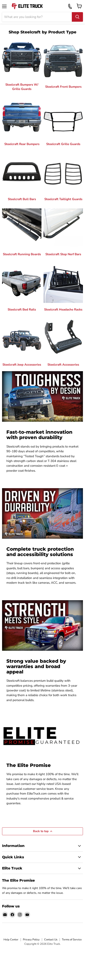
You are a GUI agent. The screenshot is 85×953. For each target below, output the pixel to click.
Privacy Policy (31, 939)
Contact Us (50, 939)
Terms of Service (72, 939)
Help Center (11, 939)
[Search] (77, 17)
